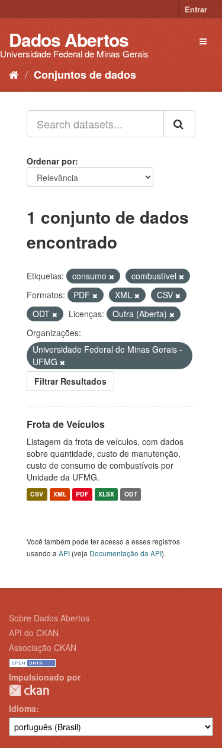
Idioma (22, 708)
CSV (36, 494)
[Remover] (111, 276)
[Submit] (179, 123)
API (64, 553)
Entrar (196, 9)
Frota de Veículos (66, 424)
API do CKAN (34, 633)
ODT (130, 494)
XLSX (106, 494)
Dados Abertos (68, 39)
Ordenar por (51, 161)
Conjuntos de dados (85, 74)
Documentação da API (125, 553)
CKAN (29, 690)
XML (59, 494)
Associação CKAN (42, 647)
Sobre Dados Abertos (49, 618)
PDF (82, 494)
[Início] (14, 74)
